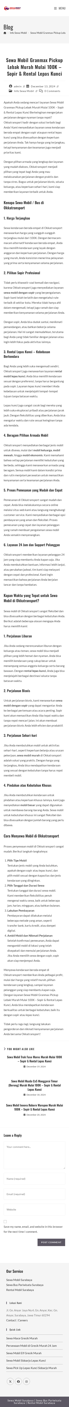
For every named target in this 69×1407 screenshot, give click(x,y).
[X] (10, 1381)
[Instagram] (26, 1381)
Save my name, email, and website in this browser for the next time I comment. (33, 1229)
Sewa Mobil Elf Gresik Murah (23, 1353)
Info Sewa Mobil (24, 91)
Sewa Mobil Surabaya (19, 1279)
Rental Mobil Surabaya (20, 1289)
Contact (11, 1320)
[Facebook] (18, 1381)
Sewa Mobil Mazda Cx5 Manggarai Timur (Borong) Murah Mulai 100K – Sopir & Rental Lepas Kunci (34, 1085)
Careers (23, 1320)
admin (18, 86)
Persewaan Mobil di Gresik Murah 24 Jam (31, 1345)
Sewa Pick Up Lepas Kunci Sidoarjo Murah (31, 1368)
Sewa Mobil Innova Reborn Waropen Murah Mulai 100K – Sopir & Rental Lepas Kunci (34, 1107)
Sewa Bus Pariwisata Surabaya (24, 1284)
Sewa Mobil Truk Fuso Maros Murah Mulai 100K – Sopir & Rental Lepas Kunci (34, 1059)
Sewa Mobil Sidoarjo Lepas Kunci (26, 1360)
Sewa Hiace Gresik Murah (22, 1338)
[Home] (4, 32)
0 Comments (52, 91)
